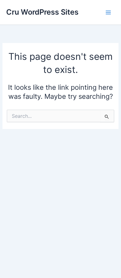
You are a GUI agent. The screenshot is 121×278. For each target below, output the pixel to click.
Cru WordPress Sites (42, 12)
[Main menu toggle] (108, 12)
